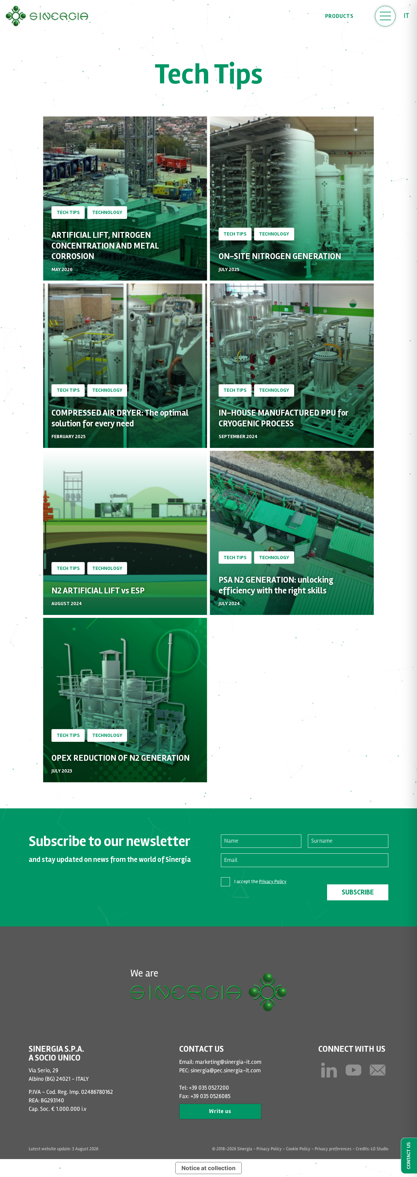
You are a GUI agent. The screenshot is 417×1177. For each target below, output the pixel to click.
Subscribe (358, 892)
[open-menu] (385, 16)
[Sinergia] (47, 16)
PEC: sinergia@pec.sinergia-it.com (220, 1070)
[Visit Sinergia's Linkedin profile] (329, 1070)
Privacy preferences (333, 1149)
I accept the (260, 881)
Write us (220, 1111)
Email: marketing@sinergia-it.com (220, 1062)
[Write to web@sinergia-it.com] (377, 1070)
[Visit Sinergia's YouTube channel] (353, 1070)
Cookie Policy (298, 1149)
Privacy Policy (272, 881)
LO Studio (379, 1149)
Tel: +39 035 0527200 (204, 1087)
